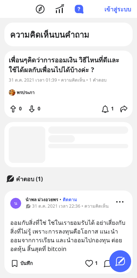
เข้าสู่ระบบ (117, 9)
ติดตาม (70, 199)
